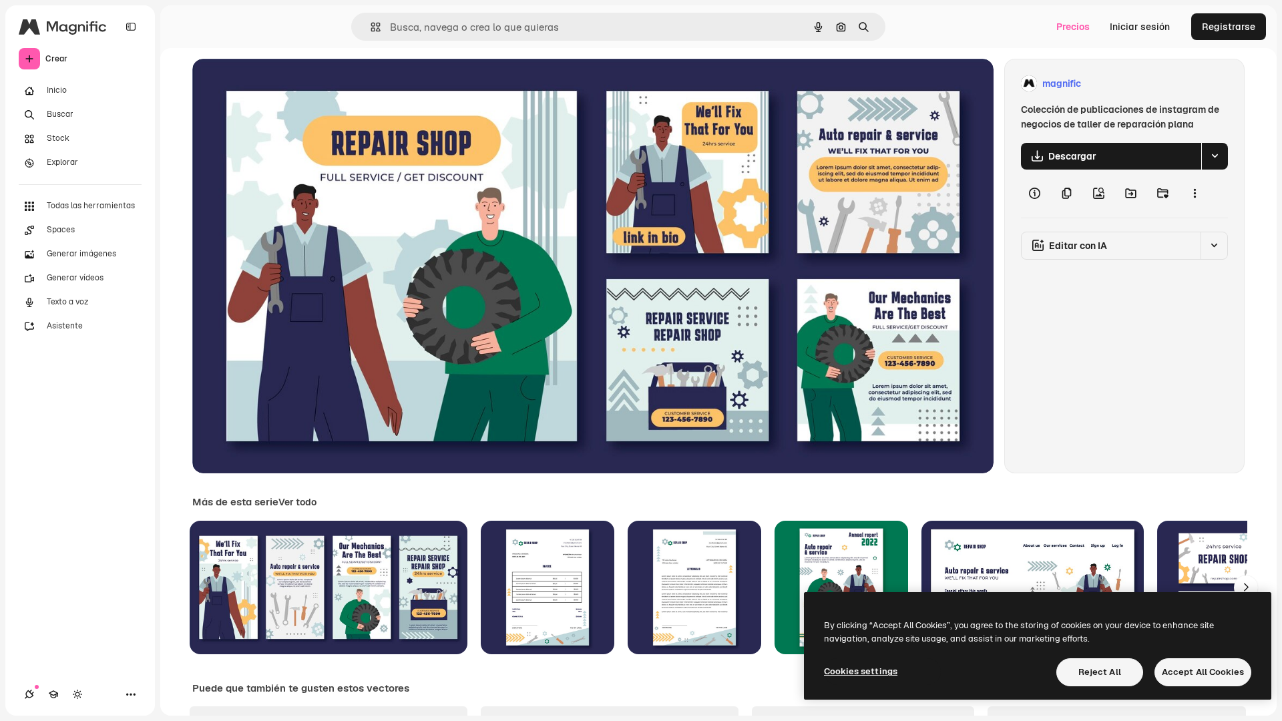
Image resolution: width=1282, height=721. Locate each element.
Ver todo (297, 502)
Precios (1073, 27)
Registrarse (1228, 27)
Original (277, 83)
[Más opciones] (1194, 193)
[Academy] (53, 694)
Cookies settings (860, 671)
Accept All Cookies (1203, 672)
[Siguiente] (1246, 587)
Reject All (1099, 672)
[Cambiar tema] (77, 694)
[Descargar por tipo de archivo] (1214, 156)
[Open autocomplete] (370, 27)
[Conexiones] (29, 694)
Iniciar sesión (1140, 27)
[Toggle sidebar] (131, 26)
